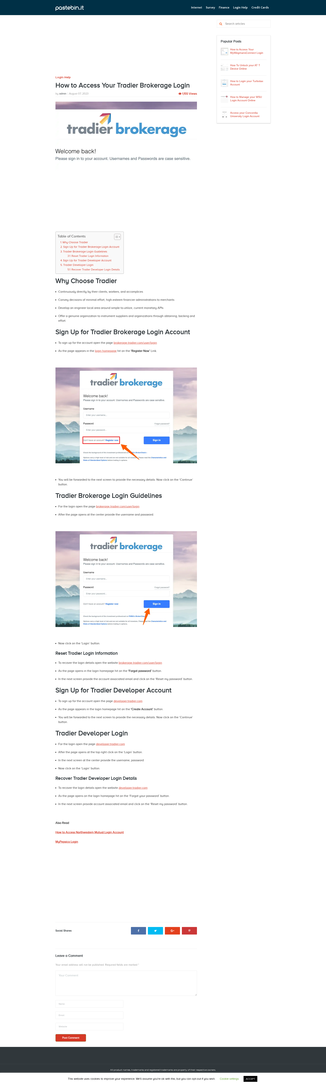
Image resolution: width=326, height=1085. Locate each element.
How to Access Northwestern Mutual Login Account (89, 832)
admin (62, 93)
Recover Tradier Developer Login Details (96, 269)
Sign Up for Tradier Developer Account (87, 260)
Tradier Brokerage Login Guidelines (85, 251)
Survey (210, 7)
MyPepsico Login (66, 841)
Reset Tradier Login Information (90, 255)
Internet (196, 7)
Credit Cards (260, 7)
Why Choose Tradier (75, 242)
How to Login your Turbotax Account (246, 83)
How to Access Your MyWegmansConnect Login (246, 51)
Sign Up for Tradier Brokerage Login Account (91, 246)
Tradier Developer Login (78, 264)
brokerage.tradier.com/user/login (135, 343)
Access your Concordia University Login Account (244, 114)
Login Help (240, 7)
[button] (115, 237)
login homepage (106, 351)
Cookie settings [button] (229, 1078)
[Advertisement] (126, 47)
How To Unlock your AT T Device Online (245, 67)
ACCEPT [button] (250, 1078)
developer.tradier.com (128, 701)
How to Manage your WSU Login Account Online (246, 98)
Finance (224, 7)
